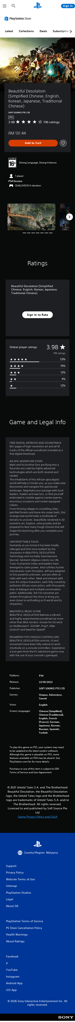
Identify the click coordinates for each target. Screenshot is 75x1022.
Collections (26, 31)
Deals (43, 31)
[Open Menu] (4, 6)
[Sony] (66, 1020)
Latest (9, 31)
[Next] (69, 216)
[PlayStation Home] (38, 5)
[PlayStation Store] (18, 18)
